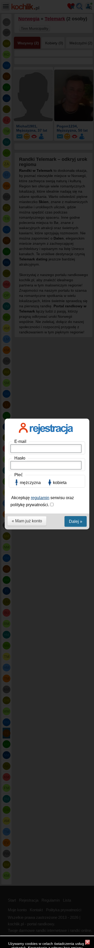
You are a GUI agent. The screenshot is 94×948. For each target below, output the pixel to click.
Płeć (18, 475)
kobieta (60, 482)
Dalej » (75, 521)
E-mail (20, 441)
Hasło (19, 458)
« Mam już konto (27, 521)
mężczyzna (30, 482)
